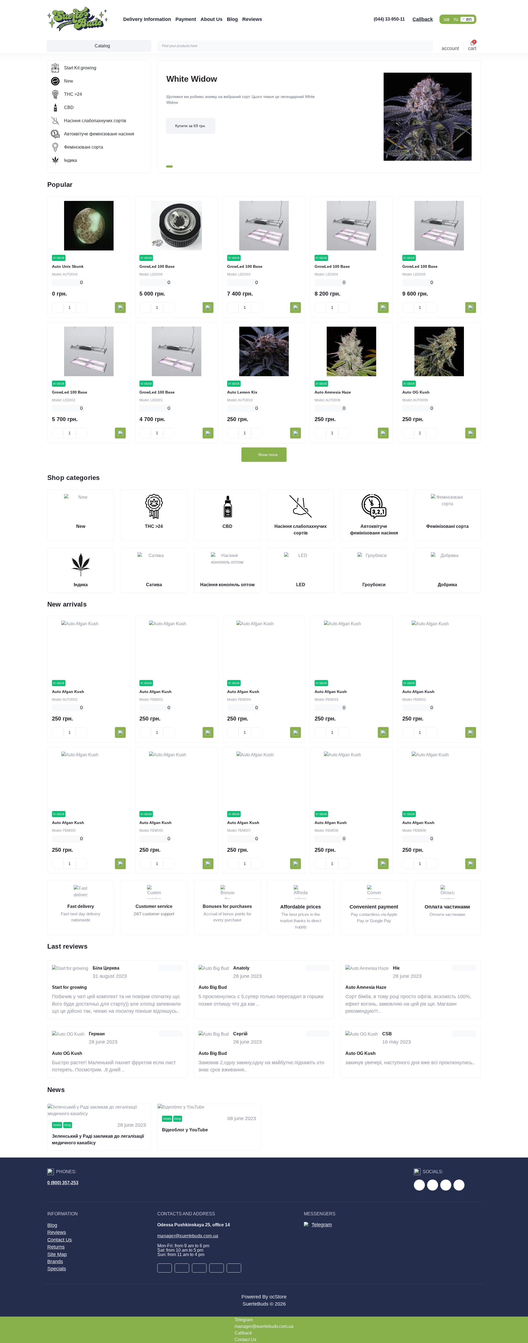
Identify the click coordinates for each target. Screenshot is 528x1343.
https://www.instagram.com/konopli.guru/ (445, 1185)
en (469, 19)
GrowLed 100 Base (157, 266)
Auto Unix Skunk (68, 266)
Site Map (57, 1254)
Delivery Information (147, 19)
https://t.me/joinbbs (419, 1185)
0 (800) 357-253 (62, 1182)
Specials (56, 1268)
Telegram (322, 1224)
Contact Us (59, 1240)
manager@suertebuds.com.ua (187, 1235)
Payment (185, 19)
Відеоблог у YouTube (185, 1130)
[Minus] (57, 307)
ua (446, 19)
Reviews (252, 19)
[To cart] (120, 307)
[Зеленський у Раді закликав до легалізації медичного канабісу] (99, 1110)
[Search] (428, 46)
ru (456, 19)
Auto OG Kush (416, 392)
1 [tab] (169, 166)
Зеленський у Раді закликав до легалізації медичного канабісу (98, 1139)
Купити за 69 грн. (190, 126)
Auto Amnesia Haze (333, 392)
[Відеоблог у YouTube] (209, 1107)
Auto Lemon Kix (242, 392)
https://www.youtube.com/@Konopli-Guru (432, 1185)
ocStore (278, 1297)
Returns (56, 1247)
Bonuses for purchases (227, 906)
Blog (232, 19)
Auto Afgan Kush (68, 691)
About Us (211, 19)
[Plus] (81, 307)
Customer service (154, 906)
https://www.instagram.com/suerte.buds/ (458, 1185)
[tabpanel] (319, 116)
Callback (423, 19)
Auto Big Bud (213, 987)
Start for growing (69, 987)
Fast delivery (80, 906)
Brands (55, 1261)
